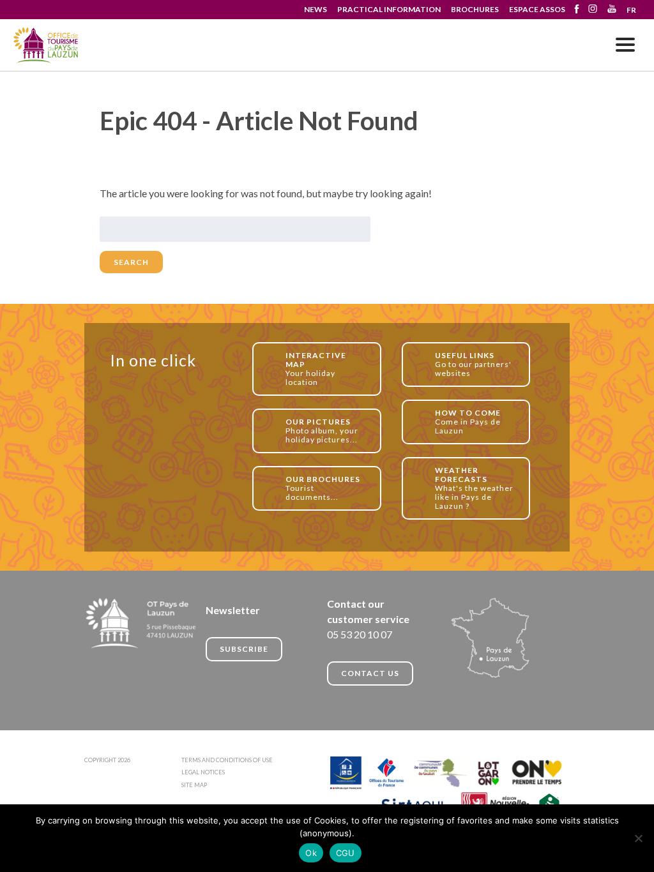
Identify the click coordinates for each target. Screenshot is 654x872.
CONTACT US (370, 673)
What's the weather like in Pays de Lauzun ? (474, 488)
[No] (638, 838)
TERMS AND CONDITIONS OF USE (227, 759)
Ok (311, 853)
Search (131, 262)
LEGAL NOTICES (203, 772)
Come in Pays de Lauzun (468, 421)
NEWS (315, 9)
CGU (345, 853)
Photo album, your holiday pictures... (321, 430)
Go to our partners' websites (473, 364)
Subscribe (244, 649)
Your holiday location (315, 368)
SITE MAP (194, 784)
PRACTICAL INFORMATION (389, 9)
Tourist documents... (322, 488)
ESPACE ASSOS (537, 9)
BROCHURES (475, 9)
